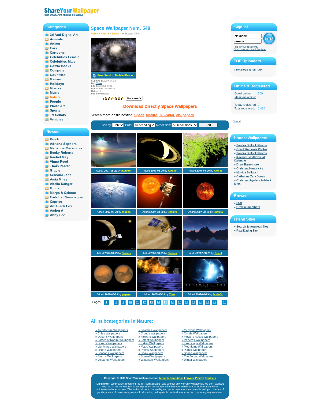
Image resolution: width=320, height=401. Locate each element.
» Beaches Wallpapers (152, 330)
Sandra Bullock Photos (251, 145)
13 (151, 302)
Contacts (210, 378)
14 (158, 302)
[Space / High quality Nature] (113, 290)
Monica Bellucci (246, 172)
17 (179, 302)
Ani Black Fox (61, 206)
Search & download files (252, 226)
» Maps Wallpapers (150, 346)
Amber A (56, 210)
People (55, 101)
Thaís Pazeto (60, 166)
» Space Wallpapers (194, 353)
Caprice (56, 201)
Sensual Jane (60, 175)
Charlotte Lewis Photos (251, 149)
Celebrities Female (64, 57)
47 (224, 302)
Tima (172, 294)
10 (130, 302)
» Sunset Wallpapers (151, 356)
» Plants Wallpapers (194, 350)
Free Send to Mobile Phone (115, 75)
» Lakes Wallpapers (151, 343)
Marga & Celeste (63, 193)
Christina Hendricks (249, 168)
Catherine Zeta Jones (250, 176)
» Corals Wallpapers (195, 333)
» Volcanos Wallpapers (110, 359)
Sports (55, 110)
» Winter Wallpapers (194, 359)
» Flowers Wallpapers (152, 336)
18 (186, 302)
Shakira (172, 211)
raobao (172, 170)
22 (214, 302)
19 (193, 302)
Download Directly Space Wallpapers (160, 106)
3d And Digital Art (64, 35)
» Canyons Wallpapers (196, 330)
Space (115, 33)
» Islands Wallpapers (108, 343)
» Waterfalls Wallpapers (153, 359)
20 (200, 302)
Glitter (99, 83)
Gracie (55, 170)
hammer (126, 170)
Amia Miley (58, 179)
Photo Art (57, 106)
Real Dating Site (247, 230)
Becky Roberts (61, 152)
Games (55, 79)
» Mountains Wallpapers (197, 346)
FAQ (239, 203)
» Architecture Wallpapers (111, 330)
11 (137, 302)
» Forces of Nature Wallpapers (114, 340)
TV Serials (58, 115)
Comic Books (60, 66)
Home (94, 33)
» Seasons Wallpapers (109, 353)
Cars (53, 48)
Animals (56, 39)
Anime (55, 43)
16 (172, 302)
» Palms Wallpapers (151, 350)
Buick (54, 139)
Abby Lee (57, 215)
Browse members (248, 207)
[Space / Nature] (113, 166)
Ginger (55, 188)
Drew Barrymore (247, 164)
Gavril (218, 253)
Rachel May (59, 157)
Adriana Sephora (63, 144)
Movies (55, 88)
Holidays (57, 84)
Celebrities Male (62, 61)
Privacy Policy (194, 378)
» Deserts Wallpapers (109, 336)
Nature (105, 33)
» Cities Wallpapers (107, 333)
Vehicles (56, 119)
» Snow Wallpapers (150, 353)
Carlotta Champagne (66, 197)
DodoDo (218, 294)
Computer (58, 70)
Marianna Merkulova (66, 148)
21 (207, 302)
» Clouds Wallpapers (151, 333)
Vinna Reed (59, 161)
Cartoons (57, 52)
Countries (58, 75)
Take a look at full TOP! (248, 69)
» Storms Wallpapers (108, 356)
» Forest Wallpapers (151, 340)
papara (126, 294)
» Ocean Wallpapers (108, 350)
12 (144, 302)
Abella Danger (61, 184)
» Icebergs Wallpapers (196, 340)
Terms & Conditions (171, 378)
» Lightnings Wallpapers (110, 346)
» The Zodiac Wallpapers (197, 356)
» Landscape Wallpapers (197, 343)
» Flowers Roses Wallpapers (200, 336)
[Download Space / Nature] (113, 70)
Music (55, 92)
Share (236, 121)
